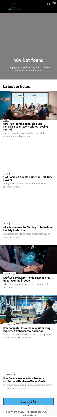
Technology (9, 274)
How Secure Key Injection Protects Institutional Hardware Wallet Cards (24, 380)
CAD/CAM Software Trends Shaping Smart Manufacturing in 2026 (27, 279)
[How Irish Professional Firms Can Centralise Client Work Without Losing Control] (28, 105)
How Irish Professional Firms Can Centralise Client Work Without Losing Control (25, 126)
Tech (6, 120)
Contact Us (28, 401)
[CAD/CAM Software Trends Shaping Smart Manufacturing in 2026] (28, 259)
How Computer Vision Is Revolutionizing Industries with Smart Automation (26, 329)
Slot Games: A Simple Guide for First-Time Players (28, 178)
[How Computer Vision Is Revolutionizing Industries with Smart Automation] (28, 309)
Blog (6, 173)
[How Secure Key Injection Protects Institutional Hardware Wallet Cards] (28, 360)
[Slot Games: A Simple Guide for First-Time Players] (28, 158)
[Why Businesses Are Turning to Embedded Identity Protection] (28, 209)
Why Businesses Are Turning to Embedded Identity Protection (28, 229)
